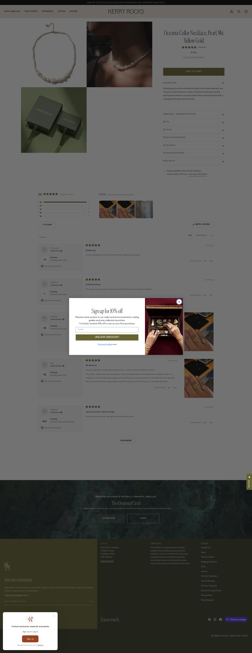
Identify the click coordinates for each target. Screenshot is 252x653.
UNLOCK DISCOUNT (107, 337)
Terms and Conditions (105, 344)
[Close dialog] (179, 301)
